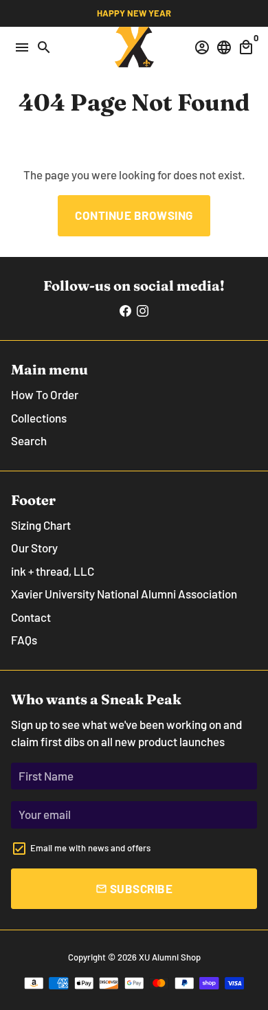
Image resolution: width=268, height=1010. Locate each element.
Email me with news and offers (90, 847)
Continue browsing (134, 215)
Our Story (34, 547)
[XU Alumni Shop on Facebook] (125, 310)
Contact (31, 617)
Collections (39, 418)
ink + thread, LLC (52, 571)
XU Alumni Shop (170, 957)
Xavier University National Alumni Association (124, 594)
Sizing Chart (41, 525)
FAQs (24, 640)
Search (29, 440)
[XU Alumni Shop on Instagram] (142, 310)
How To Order (44, 394)
